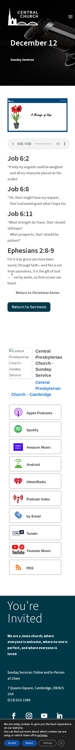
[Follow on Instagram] (29, 716)
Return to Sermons (29, 307)
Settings (47, 743)
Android (33, 465)
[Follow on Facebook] (14, 716)
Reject (29, 743)
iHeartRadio (36, 482)
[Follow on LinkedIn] (59, 716)
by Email (33, 517)
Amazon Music (38, 448)
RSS (30, 568)
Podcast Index (38, 499)
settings (42, 735)
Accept (12, 743)
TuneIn (32, 534)
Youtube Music (38, 551)
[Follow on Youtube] (44, 716)
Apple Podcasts (39, 413)
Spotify (32, 430)
